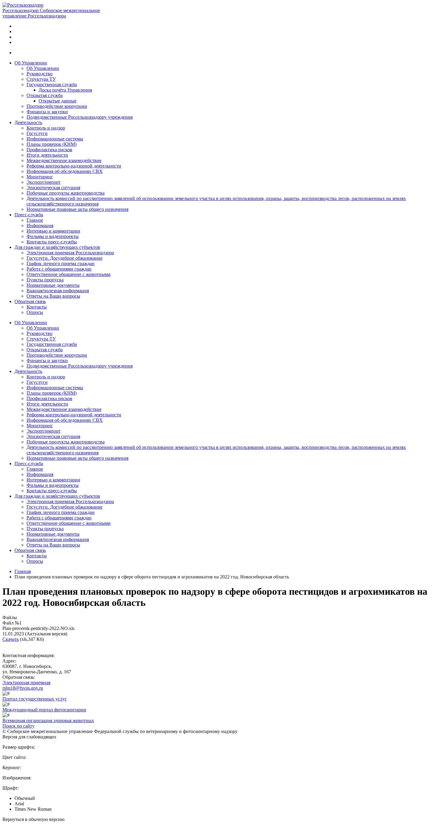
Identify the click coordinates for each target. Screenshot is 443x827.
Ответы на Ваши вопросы (53, 296)
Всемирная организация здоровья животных (48, 720)
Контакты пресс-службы (52, 241)
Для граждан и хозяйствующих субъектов (57, 247)
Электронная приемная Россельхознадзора (70, 252)
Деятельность (28, 122)
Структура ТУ (41, 79)
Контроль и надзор (46, 127)
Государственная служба (52, 84)
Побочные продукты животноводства (66, 193)
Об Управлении (30, 62)
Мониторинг (40, 176)
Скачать (10, 639)
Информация (40, 225)
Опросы (35, 312)
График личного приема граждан (61, 263)
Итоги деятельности (47, 155)
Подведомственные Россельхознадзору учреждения (80, 117)
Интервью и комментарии (53, 230)
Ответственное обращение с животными (69, 274)
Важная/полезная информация (58, 290)
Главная (22, 571)
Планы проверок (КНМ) (52, 144)
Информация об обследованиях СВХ (65, 171)
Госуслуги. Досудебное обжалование (64, 258)
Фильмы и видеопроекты (53, 236)
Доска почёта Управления (65, 89)
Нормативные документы (53, 285)
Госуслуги (37, 133)
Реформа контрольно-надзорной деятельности (74, 165)
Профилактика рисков (49, 149)
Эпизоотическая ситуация (53, 187)
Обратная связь (30, 301)
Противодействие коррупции (57, 106)
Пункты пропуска (45, 279)
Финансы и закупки (47, 111)
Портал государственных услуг (34, 698)
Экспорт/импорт (44, 182)
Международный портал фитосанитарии (44, 709)
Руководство (39, 73)
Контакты (37, 306)
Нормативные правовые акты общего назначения (77, 209)
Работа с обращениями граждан (59, 268)
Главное (35, 220)
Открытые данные (58, 100)
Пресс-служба (28, 214)
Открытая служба (45, 95)
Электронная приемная (26, 682)
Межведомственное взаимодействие (64, 160)
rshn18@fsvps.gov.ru (22, 688)
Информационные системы (55, 138)
